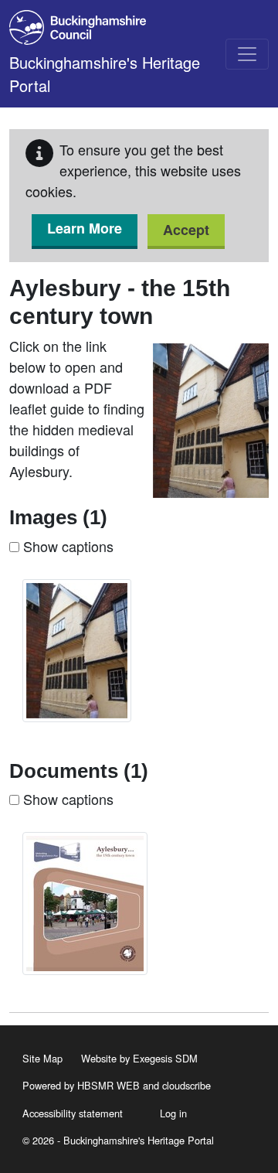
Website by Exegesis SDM (139, 1058)
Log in (173, 1113)
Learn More (84, 228)
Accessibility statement (72, 1113)
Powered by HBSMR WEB (81, 1085)
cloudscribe (186, 1085)
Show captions (66, 546)
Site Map (42, 1058)
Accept (186, 230)
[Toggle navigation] (247, 54)
